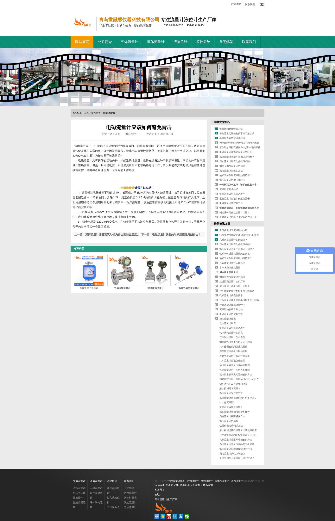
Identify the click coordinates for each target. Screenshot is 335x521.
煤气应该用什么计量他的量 (233, 351)
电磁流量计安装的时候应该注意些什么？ (176, 234)
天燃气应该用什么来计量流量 (234, 356)
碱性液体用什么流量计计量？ (234, 212)
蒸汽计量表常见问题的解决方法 (235, 374)
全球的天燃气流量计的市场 (233, 230)
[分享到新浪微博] (169, 516)
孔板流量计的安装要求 (231, 295)
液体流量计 (156, 42)
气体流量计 (129, 42)
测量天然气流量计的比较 (232, 166)
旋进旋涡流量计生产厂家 (232, 281)
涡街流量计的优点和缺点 (232, 180)
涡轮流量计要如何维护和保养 (234, 411)
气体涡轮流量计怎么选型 (232, 337)
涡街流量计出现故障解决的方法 (235, 449)
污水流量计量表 (176, 481)
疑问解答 (226, 42)
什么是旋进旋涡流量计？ (232, 304)
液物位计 (180, 42)
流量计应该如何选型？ (231, 407)
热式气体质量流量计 (79, 495)
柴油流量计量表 (227, 318)
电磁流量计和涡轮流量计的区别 (235, 152)
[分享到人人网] (181, 516)
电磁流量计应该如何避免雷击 (234, 198)
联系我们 (250, 4)
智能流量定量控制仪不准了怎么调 (236, 133)
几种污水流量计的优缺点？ (233, 239)
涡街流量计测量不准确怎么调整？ (236, 156)
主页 (86, 112)
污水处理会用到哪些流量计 (233, 346)
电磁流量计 (128, 187)
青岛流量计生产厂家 (166, 499)
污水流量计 (130, 492)
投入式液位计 (113, 500)
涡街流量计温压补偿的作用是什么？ (238, 397)
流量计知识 (109, 112)
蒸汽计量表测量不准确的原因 (234, 365)
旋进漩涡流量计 (79, 505)
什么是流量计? (226, 402)
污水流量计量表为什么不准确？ (235, 161)
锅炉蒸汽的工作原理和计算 (233, 383)
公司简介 (105, 42)
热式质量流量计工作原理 (232, 263)
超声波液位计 (113, 490)
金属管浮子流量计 (89, 288)
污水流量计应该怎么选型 (232, 360)
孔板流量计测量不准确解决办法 (235, 439)
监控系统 (203, 42)
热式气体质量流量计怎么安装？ (235, 253)
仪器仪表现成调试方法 (231, 425)
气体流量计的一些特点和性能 (234, 370)
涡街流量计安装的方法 (231, 170)
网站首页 (82, 42)
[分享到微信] (187, 516)
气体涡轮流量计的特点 (231, 332)
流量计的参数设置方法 (231, 128)
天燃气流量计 (222, 481)
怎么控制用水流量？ (229, 388)
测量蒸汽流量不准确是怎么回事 (235, 342)
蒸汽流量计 (237, 481)
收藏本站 (236, 4)
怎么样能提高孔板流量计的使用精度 (238, 430)
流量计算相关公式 (228, 189)
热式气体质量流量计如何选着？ (235, 175)
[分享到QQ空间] (163, 516)
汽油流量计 (130, 502)
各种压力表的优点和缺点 (232, 138)
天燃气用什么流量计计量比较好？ (236, 458)
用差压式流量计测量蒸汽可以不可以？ (239, 379)
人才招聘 (129, 488)
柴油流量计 (130, 507)
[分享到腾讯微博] (175, 516)
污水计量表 (130, 497)
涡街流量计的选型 (228, 421)
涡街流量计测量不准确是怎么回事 (236, 444)
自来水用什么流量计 (229, 267)
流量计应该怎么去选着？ (232, 194)
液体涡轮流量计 (96, 505)
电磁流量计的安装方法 (231, 203)
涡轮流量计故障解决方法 (232, 416)
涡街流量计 (79, 488)
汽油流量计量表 (227, 323)
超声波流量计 (96, 495)
